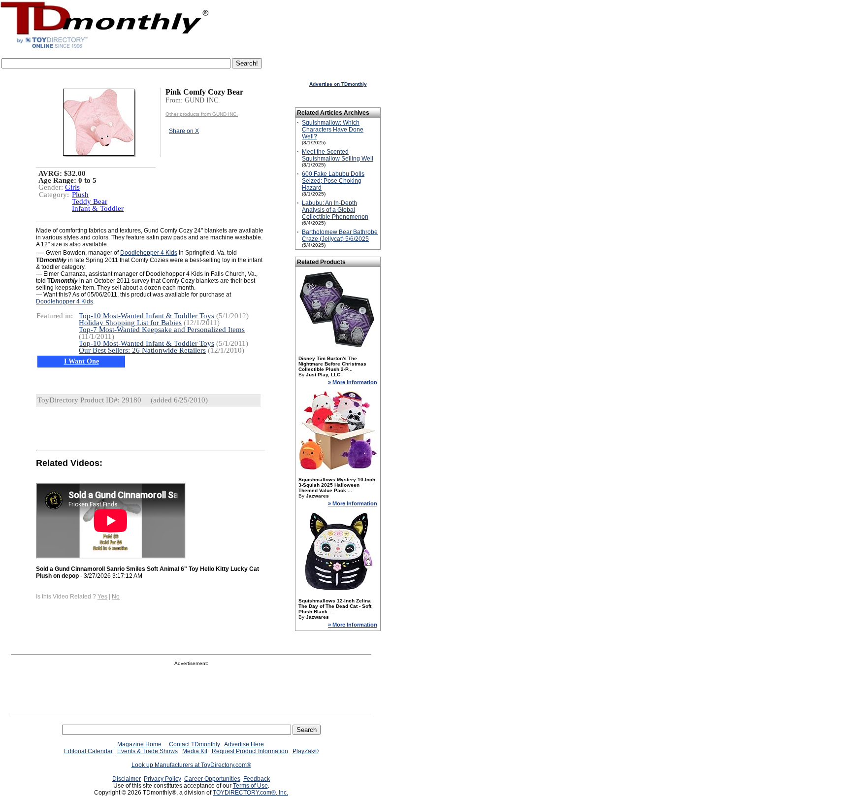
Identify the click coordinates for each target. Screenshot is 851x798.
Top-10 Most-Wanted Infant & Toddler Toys (146, 316)
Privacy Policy (162, 778)
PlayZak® (306, 751)
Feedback (256, 778)
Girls (72, 187)
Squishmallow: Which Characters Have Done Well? (332, 129)
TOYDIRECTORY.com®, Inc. (250, 792)
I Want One (81, 361)
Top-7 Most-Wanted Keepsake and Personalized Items (162, 329)
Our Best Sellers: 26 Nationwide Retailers (142, 350)
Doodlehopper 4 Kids (148, 252)
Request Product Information (250, 751)
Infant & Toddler (98, 208)
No (116, 596)
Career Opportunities (212, 778)
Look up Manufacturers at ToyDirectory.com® (191, 765)
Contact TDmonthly (194, 744)
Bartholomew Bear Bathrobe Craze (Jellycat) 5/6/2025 (340, 235)
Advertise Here (244, 744)
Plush (80, 195)
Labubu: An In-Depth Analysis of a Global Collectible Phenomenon (335, 210)
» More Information (352, 382)
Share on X (184, 131)
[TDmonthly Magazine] (104, 47)
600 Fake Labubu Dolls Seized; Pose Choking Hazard (333, 180)
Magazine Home (139, 744)
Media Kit (194, 751)
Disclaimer (126, 778)
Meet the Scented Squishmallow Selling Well (337, 155)
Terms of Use (250, 785)
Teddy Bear (89, 201)
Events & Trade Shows (147, 751)
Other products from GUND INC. (201, 114)
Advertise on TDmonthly (338, 84)
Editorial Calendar (88, 751)
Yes (102, 596)
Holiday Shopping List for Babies (130, 323)
